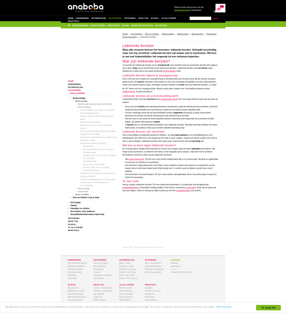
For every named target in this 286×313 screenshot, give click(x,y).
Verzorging (113, 25)
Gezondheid (115, 18)
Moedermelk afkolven (90, 122)
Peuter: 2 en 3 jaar (127, 269)
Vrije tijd (143, 18)
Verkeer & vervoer (153, 291)
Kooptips (149, 288)
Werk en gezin (125, 288)
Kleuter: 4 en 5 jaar (127, 272)
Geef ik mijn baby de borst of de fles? (95, 104)
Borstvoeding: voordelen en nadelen (97, 110)
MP (130, 247)
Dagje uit (98, 297)
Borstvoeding (98, 25)
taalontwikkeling (181, 10)
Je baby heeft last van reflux (96, 167)
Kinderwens (82, 18)
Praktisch (73, 21)
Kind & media (100, 300)
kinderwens (74, 260)
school (72, 285)
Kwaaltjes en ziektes (142, 25)
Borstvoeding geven (89, 113)
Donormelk (83, 191)
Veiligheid (149, 294)
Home (71, 18)
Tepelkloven (88, 146)
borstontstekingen (130, 187)
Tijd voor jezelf (125, 297)
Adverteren (175, 266)
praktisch (150, 285)
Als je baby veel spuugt (94, 164)
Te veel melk (89, 158)
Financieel (149, 297)
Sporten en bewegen (103, 291)
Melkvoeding (81, 101)
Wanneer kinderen (76, 266)
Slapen (125, 25)
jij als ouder (126, 285)
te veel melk (190, 187)
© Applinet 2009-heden (180, 272)
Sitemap (174, 263)
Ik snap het (268, 307)
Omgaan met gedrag (154, 269)
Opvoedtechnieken (153, 266)
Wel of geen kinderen (77, 263)
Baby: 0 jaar (124, 263)
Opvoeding (130, 18)
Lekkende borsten (91, 170)
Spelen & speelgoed (103, 288)
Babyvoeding (79, 98)
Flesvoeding (83, 188)
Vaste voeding (82, 194)
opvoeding (151, 260)
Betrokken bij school (77, 297)
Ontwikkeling (98, 18)
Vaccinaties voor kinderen (82, 211)
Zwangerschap (74, 272)
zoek (215, 19)
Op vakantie (99, 294)
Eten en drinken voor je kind (86, 197)
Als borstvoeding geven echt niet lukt (97, 179)
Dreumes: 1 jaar (126, 266)
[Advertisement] (93, 56)
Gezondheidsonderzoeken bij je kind (87, 214)
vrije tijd (99, 285)
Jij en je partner (126, 294)
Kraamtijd (72, 278)
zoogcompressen (136, 159)
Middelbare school (76, 291)
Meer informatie (223, 307)
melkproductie (128, 91)
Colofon (174, 269)
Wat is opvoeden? (153, 263)
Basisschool (73, 288)
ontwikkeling (127, 260)
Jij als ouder (168, 18)
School (155, 18)
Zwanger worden (75, 269)
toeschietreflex (169, 71)
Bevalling (72, 275)
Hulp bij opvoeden (153, 272)
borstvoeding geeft (169, 99)
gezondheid (100, 260)
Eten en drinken (80, 25)
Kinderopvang (125, 291)
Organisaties (150, 300)
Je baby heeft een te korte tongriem (99, 155)
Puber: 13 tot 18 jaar (128, 278)
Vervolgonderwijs (75, 294)
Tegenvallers (125, 300)
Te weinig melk (89, 161)
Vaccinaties (161, 25)
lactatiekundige (183, 190)
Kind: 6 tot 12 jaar (127, 275)
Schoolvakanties (75, 300)
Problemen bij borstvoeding (93, 143)
